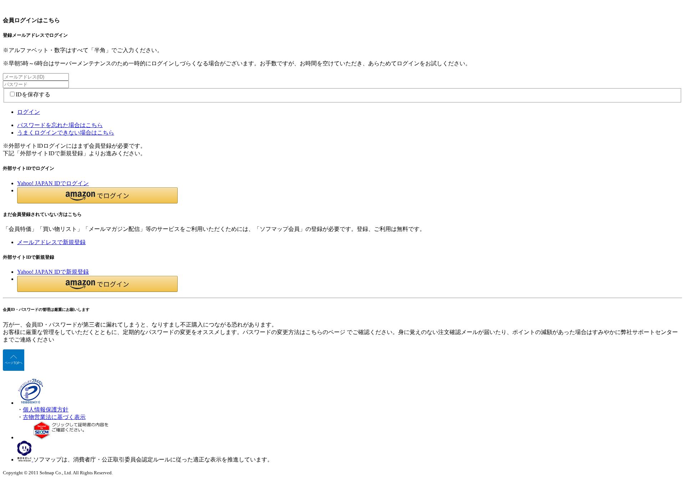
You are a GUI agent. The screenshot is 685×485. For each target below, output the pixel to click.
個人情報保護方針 (45, 409)
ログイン (28, 112)
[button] (97, 195)
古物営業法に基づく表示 (54, 417)
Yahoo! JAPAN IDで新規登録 (53, 272)
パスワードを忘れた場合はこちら (60, 125)
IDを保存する (33, 94)
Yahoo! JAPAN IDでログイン (53, 183)
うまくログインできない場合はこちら (65, 133)
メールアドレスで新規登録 (51, 242)
